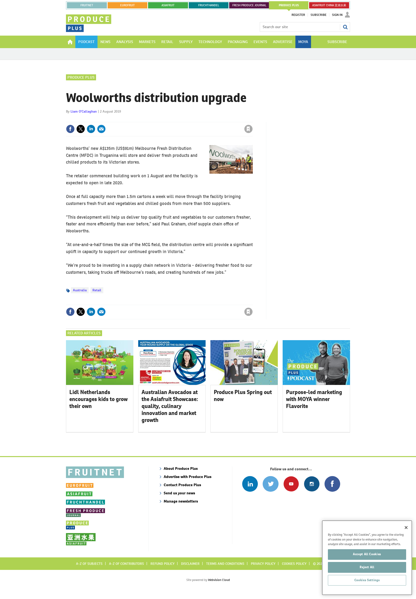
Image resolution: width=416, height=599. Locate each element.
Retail (96, 290)
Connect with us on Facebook (332, 484)
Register (298, 15)
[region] (367, 557)
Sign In (337, 15)
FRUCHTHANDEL (208, 5)
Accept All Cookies (367, 554)
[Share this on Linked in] (91, 129)
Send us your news (179, 493)
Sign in (191, 119)
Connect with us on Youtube (291, 484)
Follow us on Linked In (250, 484)
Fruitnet (86, 5)
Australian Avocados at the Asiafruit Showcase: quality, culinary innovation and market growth (170, 406)
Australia (80, 290)
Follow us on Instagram (311, 484)
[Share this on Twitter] (80, 129)
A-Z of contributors (126, 563)
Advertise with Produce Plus (187, 476)
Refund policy (162, 563)
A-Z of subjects (89, 563)
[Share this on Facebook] (70, 129)
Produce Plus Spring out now (243, 396)
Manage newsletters (181, 501)
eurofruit (127, 5)
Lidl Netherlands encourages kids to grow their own (98, 399)
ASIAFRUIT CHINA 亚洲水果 (329, 5)
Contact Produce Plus (182, 484)
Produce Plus (81, 77)
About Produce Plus (181, 468)
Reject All (367, 567)
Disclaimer (190, 563)
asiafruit (168, 5)
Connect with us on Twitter (270, 484)
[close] (252, 119)
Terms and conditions (225, 563)
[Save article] (248, 129)
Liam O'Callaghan (84, 111)
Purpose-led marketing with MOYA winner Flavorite (314, 399)
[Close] (406, 527)
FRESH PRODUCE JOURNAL (249, 5)
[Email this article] (101, 129)
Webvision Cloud (219, 580)
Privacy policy (263, 563)
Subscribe (318, 15)
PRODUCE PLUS (289, 5)
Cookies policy (294, 563)
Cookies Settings (367, 580)
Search (345, 27)
